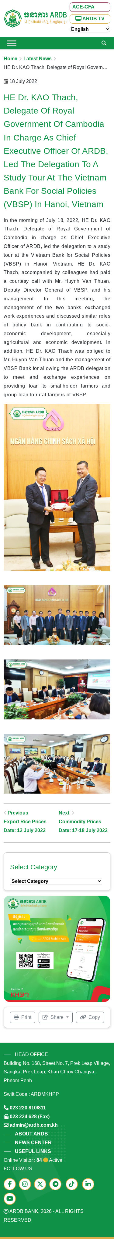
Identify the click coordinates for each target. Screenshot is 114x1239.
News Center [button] (33, 1142)
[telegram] (56, 1184)
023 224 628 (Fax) (30, 1116)
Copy (93, 1017)
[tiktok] (73, 1184)
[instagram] (26, 1184)
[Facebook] (11, 1184)
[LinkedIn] (89, 1184)
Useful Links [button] (33, 1151)
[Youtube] (11, 1199)
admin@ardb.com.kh (34, 1125)
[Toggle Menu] (11, 43)
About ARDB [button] (31, 1133)
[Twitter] (41, 1184)
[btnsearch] (104, 43)
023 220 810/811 (28, 1107)
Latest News (37, 58)
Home (10, 58)
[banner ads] (57, 948)
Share (57, 1017)
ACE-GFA (83, 6)
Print (25, 1017)
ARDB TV (93, 18)
